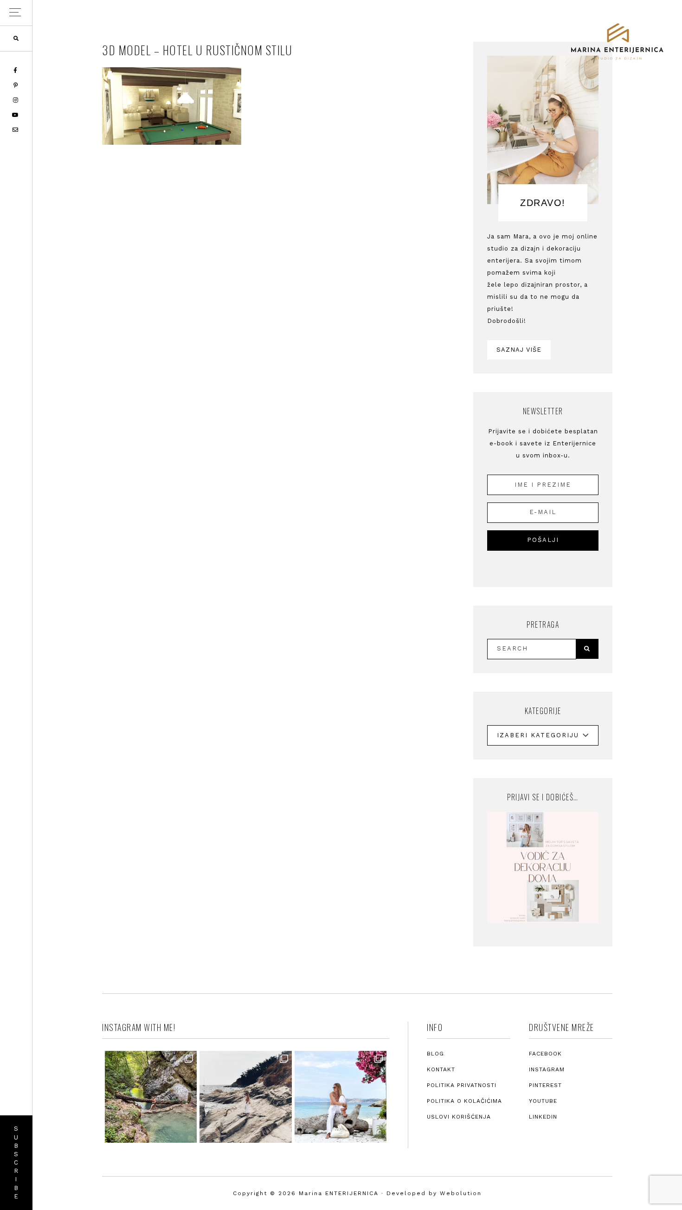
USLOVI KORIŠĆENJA (459, 1116)
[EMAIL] (16, 130)
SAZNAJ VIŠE (518, 349)
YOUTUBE (543, 1101)
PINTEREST (545, 1085)
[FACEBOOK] (16, 70)
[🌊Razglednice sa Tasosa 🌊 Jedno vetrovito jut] (245, 1097)
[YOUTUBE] (16, 115)
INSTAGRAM (547, 1069)
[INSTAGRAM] (16, 100)
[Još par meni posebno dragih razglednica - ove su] (151, 1097)
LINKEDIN (543, 1116)
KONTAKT (441, 1069)
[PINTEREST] (16, 85)
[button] (16, 13)
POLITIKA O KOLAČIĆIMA (464, 1101)
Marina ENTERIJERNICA (617, 42)
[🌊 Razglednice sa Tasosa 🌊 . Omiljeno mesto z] (340, 1097)
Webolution (461, 1193)
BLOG (435, 1053)
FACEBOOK (545, 1053)
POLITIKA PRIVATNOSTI (461, 1085)
